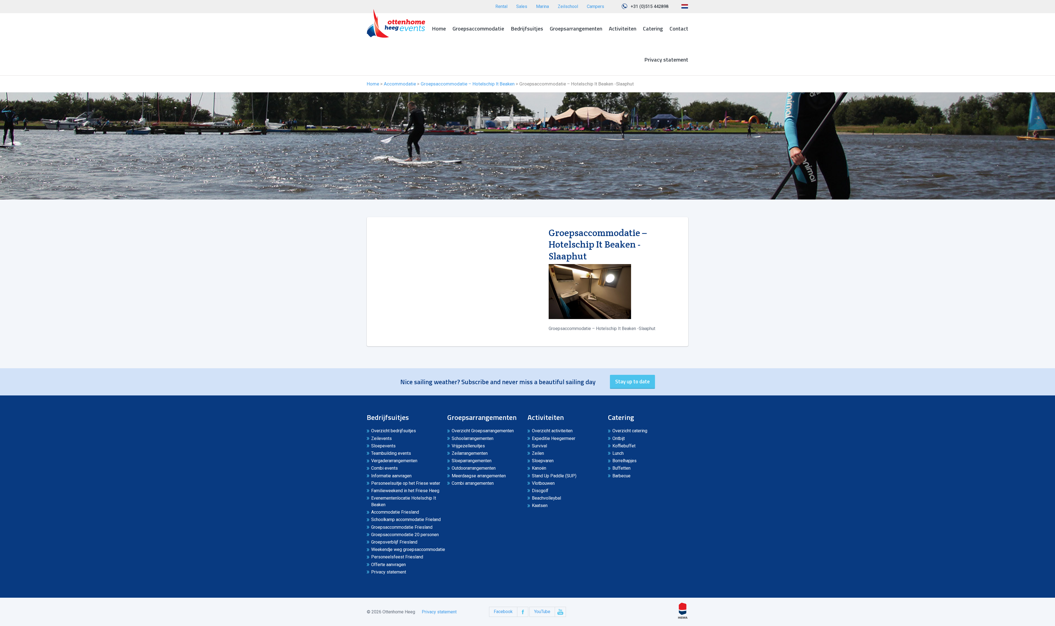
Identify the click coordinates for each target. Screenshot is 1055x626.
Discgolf (540, 490)
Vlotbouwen (543, 483)
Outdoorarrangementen (474, 468)
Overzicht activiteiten (552, 430)
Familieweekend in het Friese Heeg (405, 490)
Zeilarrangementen (470, 453)
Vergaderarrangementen (394, 460)
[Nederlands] (684, 8)
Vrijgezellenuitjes (468, 445)
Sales (521, 6)
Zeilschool (568, 6)
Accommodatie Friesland (395, 512)
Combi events (384, 468)
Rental (501, 6)
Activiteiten (622, 28)
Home (439, 28)
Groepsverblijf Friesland (394, 542)
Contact (679, 28)
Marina (542, 6)
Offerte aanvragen (388, 564)
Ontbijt (618, 438)
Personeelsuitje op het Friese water (405, 483)
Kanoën (539, 468)
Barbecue (621, 475)
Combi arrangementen (473, 483)
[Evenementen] (396, 23)
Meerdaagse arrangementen (479, 475)
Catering (653, 28)
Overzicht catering (629, 430)
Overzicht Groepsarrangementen (483, 430)
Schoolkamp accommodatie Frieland (406, 519)
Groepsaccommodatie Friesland (401, 527)
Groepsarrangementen (576, 28)
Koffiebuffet (623, 445)
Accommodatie (400, 84)
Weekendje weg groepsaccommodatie (408, 549)
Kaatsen (540, 505)
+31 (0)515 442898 (649, 6)
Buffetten (621, 468)
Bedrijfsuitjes (527, 28)
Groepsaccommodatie (478, 28)
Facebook (503, 611)
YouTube (542, 611)
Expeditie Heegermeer (553, 438)
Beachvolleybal (546, 498)
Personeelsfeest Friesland (397, 556)
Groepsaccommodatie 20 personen (405, 534)
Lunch (618, 453)
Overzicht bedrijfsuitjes (393, 430)
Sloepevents (383, 445)
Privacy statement (666, 59)
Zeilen (538, 453)
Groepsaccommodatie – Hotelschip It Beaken (468, 84)
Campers (595, 6)
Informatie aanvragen (391, 475)
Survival (539, 445)
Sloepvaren (543, 460)
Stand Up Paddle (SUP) (554, 475)
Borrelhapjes (624, 460)
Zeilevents (381, 438)
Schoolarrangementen (472, 438)
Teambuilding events (391, 453)
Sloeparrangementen (472, 460)
